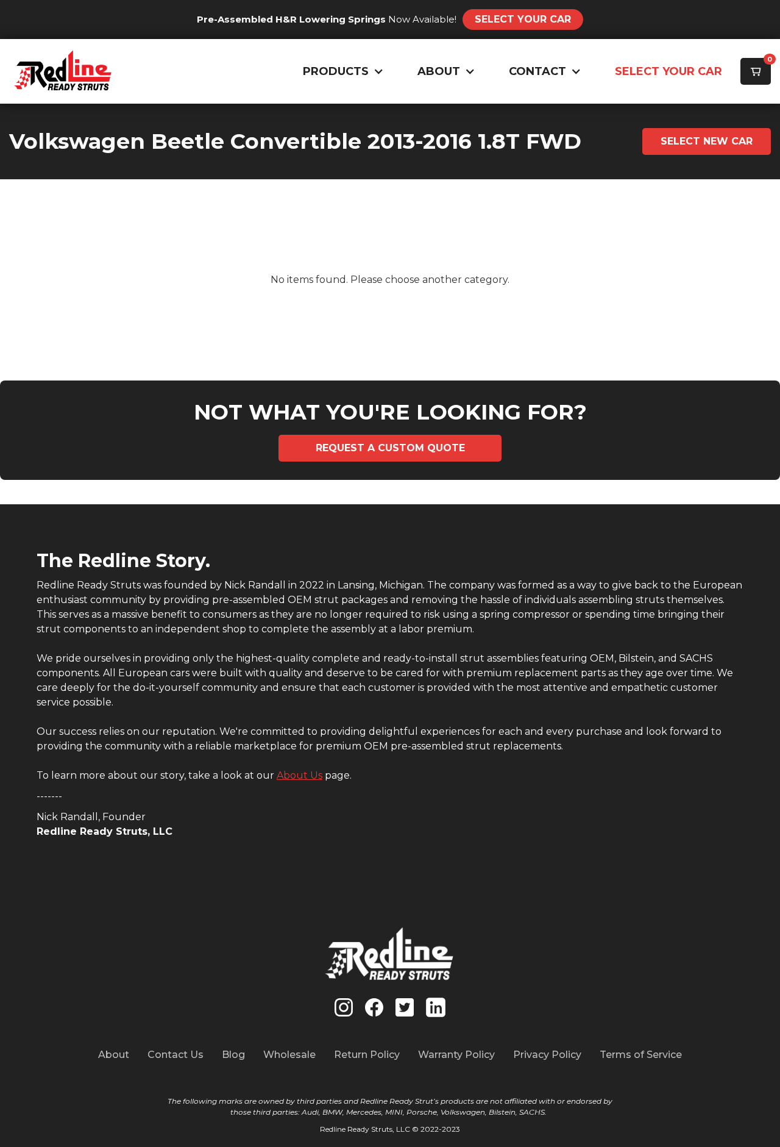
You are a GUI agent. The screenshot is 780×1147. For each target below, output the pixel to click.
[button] (340, 71)
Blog (233, 1054)
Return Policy (367, 1054)
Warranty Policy (456, 1054)
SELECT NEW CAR (707, 141)
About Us (299, 775)
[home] (63, 71)
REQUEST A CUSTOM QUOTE (390, 448)
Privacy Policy (547, 1054)
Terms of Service (641, 1054)
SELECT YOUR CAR (668, 71)
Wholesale (289, 1054)
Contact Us (175, 1054)
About (113, 1054)
